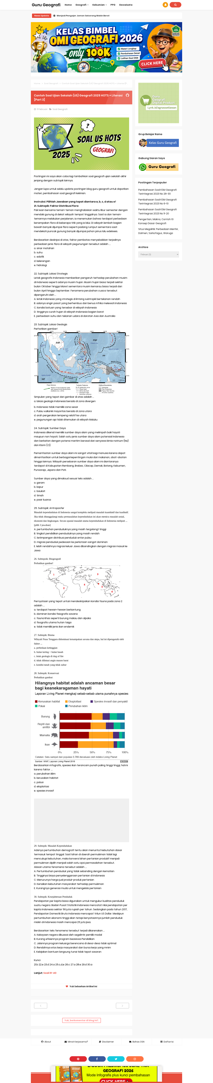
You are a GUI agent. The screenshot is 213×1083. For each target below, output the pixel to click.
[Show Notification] (165, 4)
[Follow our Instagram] (134, 1059)
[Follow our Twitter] (116, 1059)
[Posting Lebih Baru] (40, 1006)
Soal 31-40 (49, 973)
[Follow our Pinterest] (78, 1059)
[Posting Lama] (122, 1006)
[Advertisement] (81, 820)
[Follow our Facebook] (97, 1059)
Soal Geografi (60, 109)
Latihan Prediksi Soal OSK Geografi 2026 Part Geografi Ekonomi (91, 15)
